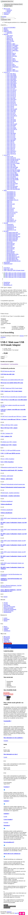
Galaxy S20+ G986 (11, 166)
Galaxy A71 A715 (11, 136)
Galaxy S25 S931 (11, 185)
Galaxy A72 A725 (11, 137)
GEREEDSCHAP (8, 263)
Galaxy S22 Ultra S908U (13, 175)
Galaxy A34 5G (10, 117)
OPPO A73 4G (10, 214)
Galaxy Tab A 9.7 (11, 149)
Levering (6, 604)
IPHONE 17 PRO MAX (12, 71)
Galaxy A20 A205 (11, 98)
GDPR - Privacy (7, 642)
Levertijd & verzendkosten (10, 609)
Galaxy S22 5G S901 (12, 172)
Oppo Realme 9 (10, 197)
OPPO (5, 190)
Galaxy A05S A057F (12, 83)
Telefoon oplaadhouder (6, 512)
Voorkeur (6, 786)
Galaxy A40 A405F (11, 119)
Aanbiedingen (7, 630)
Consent (9, 697)
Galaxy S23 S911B (11, 176)
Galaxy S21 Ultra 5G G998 (13, 171)
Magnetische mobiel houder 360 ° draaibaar (12, 470)
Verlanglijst (6, 639)
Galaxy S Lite (10, 156)
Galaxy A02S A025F (12, 76)
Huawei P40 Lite (11, 251)
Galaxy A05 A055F (11, 81)
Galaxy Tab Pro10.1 (11, 151)
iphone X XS (10, 38)
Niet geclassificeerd (9, 842)
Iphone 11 (9, 42)
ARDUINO (9, 33)
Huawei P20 (9, 242)
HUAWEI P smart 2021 (12, 239)
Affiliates (6, 629)
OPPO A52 (9, 206)
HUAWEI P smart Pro (12, 240)
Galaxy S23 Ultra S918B (12, 179)
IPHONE (6, 34)
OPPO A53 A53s (11, 208)
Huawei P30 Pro (10, 248)
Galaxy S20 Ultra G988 (12, 167)
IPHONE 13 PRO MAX (12, 50)
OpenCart (9, 911)
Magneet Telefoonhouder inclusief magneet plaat (13, 487)
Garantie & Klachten (8, 610)
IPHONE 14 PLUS (11, 53)
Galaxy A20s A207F (11, 99)
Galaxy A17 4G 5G (11, 96)
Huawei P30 (9, 246)
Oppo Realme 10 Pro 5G (12, 200)
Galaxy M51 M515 (11, 73)
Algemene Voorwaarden (9, 606)
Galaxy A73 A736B (11, 138)
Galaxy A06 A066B (11, 86)
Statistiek (6, 800)
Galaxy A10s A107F (11, 87)
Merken (5, 626)
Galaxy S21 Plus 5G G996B (13, 170)
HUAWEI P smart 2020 (12, 238)
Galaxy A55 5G (10, 132)
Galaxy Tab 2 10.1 (11, 144)
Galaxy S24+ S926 (11, 182)
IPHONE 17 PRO (11, 69)
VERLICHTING (8, 31)
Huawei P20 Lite (11, 243)
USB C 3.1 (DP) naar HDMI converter (10, 453)
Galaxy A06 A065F (11, 84)
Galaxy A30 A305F (11, 110)
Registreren (9, 10)
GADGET (6, 30)
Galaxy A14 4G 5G (11, 92)
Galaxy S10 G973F (11, 157)
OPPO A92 (9, 217)
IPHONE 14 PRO (11, 54)
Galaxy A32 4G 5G (11, 114)
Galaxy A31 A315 (11, 113)
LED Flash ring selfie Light (7, 374)
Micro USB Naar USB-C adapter (9, 427)
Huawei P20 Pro (10, 244)
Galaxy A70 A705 (11, 134)
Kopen (2, 358)
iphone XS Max (10, 41)
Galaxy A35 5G (10, 118)
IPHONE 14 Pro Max (12, 56)
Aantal (2, 356)
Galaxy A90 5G (10, 141)
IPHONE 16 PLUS (11, 65)
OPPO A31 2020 (11, 204)
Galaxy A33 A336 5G (12, 115)
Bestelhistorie (7, 638)
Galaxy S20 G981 (11, 164)
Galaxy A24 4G (10, 106)
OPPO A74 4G (10, 216)
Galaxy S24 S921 (11, 181)
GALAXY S (7, 155)
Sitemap (5, 620)
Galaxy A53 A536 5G (12, 129)
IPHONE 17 (10, 68)
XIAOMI (6, 223)
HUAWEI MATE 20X (12, 258)
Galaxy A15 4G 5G (11, 94)
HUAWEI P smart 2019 (12, 235)
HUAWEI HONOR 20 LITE (14, 261)
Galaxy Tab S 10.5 (11, 152)
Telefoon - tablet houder (7, 478)
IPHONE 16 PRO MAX (12, 67)
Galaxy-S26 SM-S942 (12, 187)
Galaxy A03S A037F (12, 77)
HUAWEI (6, 231)
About (8, 699)
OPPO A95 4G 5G (11, 221)
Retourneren (6, 619)
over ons (6, 602)
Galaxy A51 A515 (11, 126)
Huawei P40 (9, 250)
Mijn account (7, 636)
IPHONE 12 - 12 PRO (12, 46)
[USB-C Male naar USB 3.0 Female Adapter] (15, 273)
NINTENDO (7, 262)
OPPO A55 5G (10, 210)
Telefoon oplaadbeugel (6, 504)
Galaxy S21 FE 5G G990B (13, 163)
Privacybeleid (7, 605)
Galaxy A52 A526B (11, 128)
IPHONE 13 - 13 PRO (12, 49)
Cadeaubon (6, 628)
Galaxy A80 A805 (11, 140)
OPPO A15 (9, 201)
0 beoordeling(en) (5, 364)
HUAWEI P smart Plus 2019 (13, 236)
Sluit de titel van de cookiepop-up (12, 853)
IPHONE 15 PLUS (11, 60)
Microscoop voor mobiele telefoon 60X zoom (12, 382)
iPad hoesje (9, 37)
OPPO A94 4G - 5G (11, 220)
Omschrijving (7, 282)
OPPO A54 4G (10, 209)
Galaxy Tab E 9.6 (11, 148)
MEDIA (6, 28)
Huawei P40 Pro (10, 252)
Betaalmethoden (7, 612)
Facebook (6, 822)
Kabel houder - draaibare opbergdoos (10, 495)
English (10, 5)
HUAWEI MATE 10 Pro (12, 254)
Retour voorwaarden (8, 608)
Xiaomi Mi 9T (10, 224)
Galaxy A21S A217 (11, 102)
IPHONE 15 (10, 57)
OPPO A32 (9, 205)
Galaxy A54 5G (10, 130)
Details (8, 698)
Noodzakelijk (7, 721)
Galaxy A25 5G (10, 107)
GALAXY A (7, 72)
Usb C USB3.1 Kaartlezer (7, 461)
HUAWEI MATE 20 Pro (12, 259)
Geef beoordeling (14, 364)
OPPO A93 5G (10, 219)
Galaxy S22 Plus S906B (12, 174)
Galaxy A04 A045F (11, 79)
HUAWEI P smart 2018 (12, 232)
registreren (3, 337)
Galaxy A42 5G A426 (12, 124)
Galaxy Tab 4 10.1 (11, 147)
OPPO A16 (9, 202)
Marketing (7, 825)
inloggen (22, 335)
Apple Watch (10, 35)
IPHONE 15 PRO (11, 58)
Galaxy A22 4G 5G (11, 103)
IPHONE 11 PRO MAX (12, 45)
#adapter (5, 596)
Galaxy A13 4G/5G (11, 91)
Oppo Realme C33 (11, 195)
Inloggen (9, 11)
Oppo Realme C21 (11, 191)
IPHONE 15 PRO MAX (12, 61)
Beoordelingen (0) (8, 285)
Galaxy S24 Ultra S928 (12, 183)
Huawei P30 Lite (11, 247)
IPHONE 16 (10, 62)
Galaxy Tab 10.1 (10, 143)
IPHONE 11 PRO (11, 43)
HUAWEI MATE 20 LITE (13, 257)
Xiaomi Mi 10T (10, 225)
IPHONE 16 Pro (10, 64)
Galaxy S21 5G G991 (12, 168)
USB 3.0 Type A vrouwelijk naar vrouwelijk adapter (14, 399)
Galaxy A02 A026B (11, 75)
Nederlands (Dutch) (18, 4)
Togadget (6, 740)
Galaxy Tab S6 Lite (11, 153)
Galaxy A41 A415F (11, 121)
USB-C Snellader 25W (6, 436)
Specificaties (6, 283)
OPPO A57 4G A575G (12, 212)
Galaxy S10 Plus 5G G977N (13, 159)
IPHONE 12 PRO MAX (12, 47)
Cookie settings (7, 643)
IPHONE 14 (10, 52)
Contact (5, 618)
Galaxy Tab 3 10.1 (11, 145)
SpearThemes (17, 913)
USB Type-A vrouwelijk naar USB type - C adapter (14, 419)
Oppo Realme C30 (11, 194)
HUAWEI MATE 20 (12, 255)
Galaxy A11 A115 (11, 88)
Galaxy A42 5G (10, 122)
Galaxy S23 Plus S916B (12, 178)
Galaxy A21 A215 (11, 100)
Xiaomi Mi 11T (10, 228)
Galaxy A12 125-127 (12, 90)
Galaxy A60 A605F (11, 133)
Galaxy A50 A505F (11, 125)
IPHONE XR (10, 39)
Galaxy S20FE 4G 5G (12, 162)
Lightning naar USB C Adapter (9, 444)
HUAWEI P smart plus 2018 (13, 233)
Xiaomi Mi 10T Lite (11, 227)
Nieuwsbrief (6, 640)
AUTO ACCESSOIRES (9, 27)
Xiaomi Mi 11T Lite (11, 229)
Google (5, 757)
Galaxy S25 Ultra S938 (12, 186)
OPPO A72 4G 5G (11, 213)
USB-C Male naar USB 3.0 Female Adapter (14, 270)
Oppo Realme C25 (11, 193)
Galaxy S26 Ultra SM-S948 (13, 189)
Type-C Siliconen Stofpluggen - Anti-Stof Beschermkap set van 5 (11, 590)
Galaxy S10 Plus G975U (12, 160)
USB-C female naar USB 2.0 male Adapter (11, 391)
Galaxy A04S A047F (12, 80)
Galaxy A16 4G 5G (11, 95)
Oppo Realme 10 (11, 198)
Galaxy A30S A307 (11, 111)
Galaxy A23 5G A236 (12, 105)
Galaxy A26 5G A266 (12, 109)
